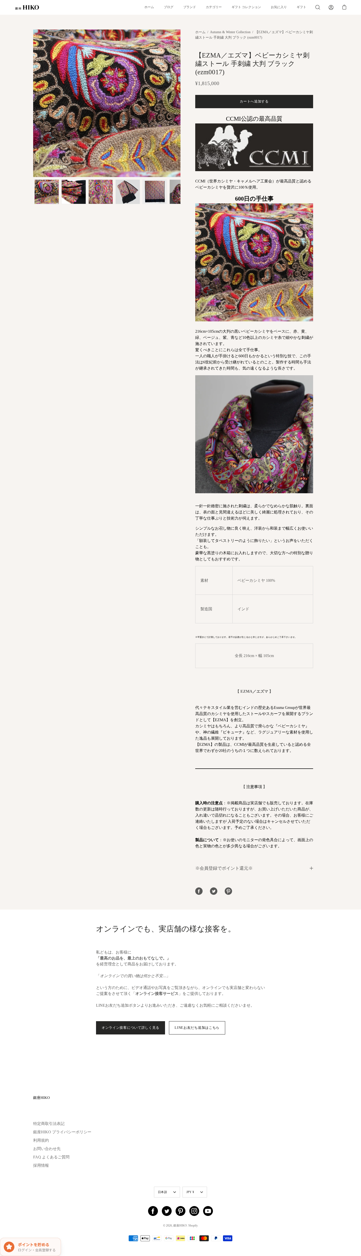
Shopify (192, 1225)
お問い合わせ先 (47, 1149)
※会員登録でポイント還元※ (224, 868)
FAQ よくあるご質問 (51, 1157)
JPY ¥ (190, 1192)
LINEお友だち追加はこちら (197, 1028)
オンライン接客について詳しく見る (130, 1028)
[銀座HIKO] (27, 7)
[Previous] (33, 103)
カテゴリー (214, 7)
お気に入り (279, 7)
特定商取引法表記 (49, 1123)
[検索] (318, 7)
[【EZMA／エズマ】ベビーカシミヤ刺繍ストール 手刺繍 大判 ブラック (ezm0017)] (46, 191)
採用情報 (41, 1165)
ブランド (189, 7)
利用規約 (41, 1140)
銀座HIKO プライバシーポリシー (62, 1132)
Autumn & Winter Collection (230, 32)
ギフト (301, 7)
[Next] (180, 103)
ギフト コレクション (246, 7)
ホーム (149, 7)
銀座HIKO (41, 1097)
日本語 (162, 1192)
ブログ (168, 7)
